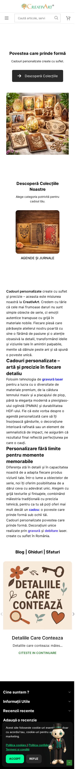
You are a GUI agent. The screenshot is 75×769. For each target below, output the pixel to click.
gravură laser (52, 379)
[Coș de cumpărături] (68, 18)
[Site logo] (37, 6)
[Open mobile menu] (6, 18)
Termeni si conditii (17, 749)
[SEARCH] (56, 18)
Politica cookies (16, 745)
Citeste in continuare (37, 653)
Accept (15, 758)
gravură (34, 531)
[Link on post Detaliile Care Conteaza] (37, 595)
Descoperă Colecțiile (41, 76)
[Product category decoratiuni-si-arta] (37, 236)
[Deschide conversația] (57, 744)
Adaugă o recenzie (20, 720)
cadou (34, 509)
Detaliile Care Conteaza (37, 638)
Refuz (33, 758)
